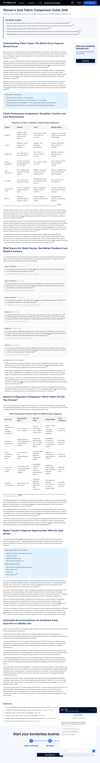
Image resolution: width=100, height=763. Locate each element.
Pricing (40, 3)
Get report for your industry (52, 3)
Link (57, 707)
